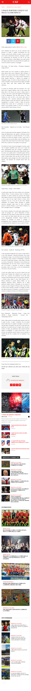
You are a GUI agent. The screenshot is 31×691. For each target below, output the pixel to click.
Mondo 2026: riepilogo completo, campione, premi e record (14, 584)
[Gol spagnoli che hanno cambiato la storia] (6, 464)
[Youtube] (20, 385)
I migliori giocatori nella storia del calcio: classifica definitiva (19, 626)
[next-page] (5, 683)
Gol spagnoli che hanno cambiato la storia (18, 464)
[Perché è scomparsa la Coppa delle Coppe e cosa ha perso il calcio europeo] (15, 544)
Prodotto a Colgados (14, 7)
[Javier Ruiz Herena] (8, 380)
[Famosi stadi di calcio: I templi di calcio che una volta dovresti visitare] (6, 637)
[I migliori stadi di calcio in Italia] (6, 649)
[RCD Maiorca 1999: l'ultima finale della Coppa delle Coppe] (15, 518)
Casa (3, 7)
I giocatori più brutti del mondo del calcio (20, 448)
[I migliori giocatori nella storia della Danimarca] (6, 435)
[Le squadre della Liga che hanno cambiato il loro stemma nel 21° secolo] (6, 443)
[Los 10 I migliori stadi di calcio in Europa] (6, 662)
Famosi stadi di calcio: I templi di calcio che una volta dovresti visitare (18, 638)
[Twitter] (13, 41)
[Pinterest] (17, 41)
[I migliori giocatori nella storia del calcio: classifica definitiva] (6, 625)
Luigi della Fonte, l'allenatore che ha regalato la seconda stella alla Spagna (19, 473)
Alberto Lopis (23, 47)
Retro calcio (6, 528)
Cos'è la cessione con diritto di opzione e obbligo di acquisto (20, 490)
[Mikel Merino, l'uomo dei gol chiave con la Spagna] (6, 481)
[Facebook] (8, 41)
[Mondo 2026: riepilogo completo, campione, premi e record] (15, 571)
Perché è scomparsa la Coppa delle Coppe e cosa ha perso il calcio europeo (15, 557)
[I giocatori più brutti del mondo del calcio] (6, 451)
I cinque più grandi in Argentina (11, 415)
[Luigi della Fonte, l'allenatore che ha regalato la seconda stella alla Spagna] (6, 472)
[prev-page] (2, 683)
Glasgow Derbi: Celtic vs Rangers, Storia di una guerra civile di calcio (20, 675)
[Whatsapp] (22, 41)
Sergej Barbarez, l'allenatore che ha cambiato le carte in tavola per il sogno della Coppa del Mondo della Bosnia (20, 499)
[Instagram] (14, 385)
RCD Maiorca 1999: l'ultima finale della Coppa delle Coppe (14, 531)
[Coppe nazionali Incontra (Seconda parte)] (6, 427)
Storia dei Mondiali (8, 581)
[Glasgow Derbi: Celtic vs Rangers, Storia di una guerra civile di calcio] (6, 674)
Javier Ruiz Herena (17, 380)
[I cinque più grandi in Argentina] (15, 403)
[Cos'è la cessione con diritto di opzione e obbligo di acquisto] (6, 489)
